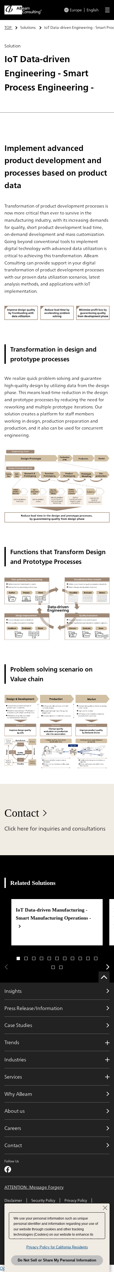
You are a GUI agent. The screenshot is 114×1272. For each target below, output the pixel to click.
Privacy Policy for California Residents (57, 1247)
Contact (21, 813)
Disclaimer (13, 1200)
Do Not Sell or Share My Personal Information (57, 1260)
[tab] (18, 958)
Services (13, 1076)
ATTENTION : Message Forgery (34, 1187)
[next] (107, 967)
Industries (15, 1059)
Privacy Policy (75, 1200)
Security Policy (43, 1200)
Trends (11, 1042)
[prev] (6, 967)
